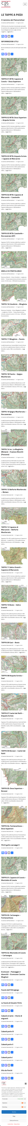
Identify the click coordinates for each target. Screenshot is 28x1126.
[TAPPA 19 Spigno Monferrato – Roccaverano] (14, 400)
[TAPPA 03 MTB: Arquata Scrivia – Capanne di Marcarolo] (14, 144)
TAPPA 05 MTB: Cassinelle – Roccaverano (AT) (12, 234)
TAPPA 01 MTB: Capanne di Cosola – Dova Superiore (12, 80)
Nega (14, 1116)
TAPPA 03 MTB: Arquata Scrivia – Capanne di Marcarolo (13, 157)
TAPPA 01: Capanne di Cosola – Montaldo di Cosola (13, 879)
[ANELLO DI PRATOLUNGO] (14, 259)
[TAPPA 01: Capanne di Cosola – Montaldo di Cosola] (14, 866)
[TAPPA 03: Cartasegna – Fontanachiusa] (14, 903)
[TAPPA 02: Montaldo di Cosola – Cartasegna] (14, 941)
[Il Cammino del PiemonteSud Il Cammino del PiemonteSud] (5, 4)
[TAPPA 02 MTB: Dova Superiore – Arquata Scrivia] (14, 106)
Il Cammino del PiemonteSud (12, 20)
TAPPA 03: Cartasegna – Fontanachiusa (11, 916)
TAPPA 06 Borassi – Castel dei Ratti (13, 752)
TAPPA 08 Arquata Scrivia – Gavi (12, 677)
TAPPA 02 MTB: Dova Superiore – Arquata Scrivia (13, 119)
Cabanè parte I (7, 1057)
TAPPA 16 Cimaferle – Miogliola (14, 304)
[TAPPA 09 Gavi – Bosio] (14, 631)
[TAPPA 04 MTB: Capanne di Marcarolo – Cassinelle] (14, 183)
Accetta (14, 1112)
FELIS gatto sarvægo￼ (10, 845)
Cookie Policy (10, 1124)
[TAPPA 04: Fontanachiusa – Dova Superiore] (14, 814)
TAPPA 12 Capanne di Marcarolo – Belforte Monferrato (9, 530)
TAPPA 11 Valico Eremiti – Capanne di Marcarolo (11, 568)
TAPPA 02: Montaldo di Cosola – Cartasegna (13, 954)
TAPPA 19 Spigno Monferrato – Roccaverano (13, 413)
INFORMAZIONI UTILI (9, 41)
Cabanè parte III (7, 1031)
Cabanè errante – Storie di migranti (11, 1017)
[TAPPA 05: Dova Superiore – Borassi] (14, 777)
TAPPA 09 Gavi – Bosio (10, 642)
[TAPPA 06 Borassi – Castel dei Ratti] (14, 739)
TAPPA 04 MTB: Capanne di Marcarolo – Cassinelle (12, 196)
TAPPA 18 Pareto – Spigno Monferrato (11, 375)
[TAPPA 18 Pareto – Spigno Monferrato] (14, 362)
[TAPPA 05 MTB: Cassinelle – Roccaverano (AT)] (14, 221)
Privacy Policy (17, 1124)
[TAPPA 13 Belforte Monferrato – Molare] (14, 478)
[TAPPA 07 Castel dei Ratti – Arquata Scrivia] (14, 701)
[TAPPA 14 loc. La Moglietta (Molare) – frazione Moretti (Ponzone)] (14, 437)
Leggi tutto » (10, 32)
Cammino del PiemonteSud (8, 23)
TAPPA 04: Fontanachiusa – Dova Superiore (12, 827)
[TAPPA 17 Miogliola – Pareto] (14, 327)
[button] (25, 1083)
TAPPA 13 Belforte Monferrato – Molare (13, 490)
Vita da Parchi (6, 1070)
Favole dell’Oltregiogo (10, 989)
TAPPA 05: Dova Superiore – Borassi (12, 789)
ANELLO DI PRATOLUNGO (11, 271)
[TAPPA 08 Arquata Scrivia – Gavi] (14, 664)
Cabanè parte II (7, 1044)
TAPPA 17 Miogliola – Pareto (12, 339)
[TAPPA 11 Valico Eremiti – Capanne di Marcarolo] (14, 555)
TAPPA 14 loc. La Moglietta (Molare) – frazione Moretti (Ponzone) (12, 452)
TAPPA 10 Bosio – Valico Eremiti (11, 606)
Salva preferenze (14, 1120)
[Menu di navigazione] (25, 4)
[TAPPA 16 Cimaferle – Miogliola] (14, 292)
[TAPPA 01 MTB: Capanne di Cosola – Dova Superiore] (14, 67)
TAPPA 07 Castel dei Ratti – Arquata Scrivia (12, 714)
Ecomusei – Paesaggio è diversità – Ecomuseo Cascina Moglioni (13, 974)
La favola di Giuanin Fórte (11, 1002)
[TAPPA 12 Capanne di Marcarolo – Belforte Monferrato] (14, 515)
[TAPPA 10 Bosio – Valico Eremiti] (14, 593)
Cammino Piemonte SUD (7, 495)
